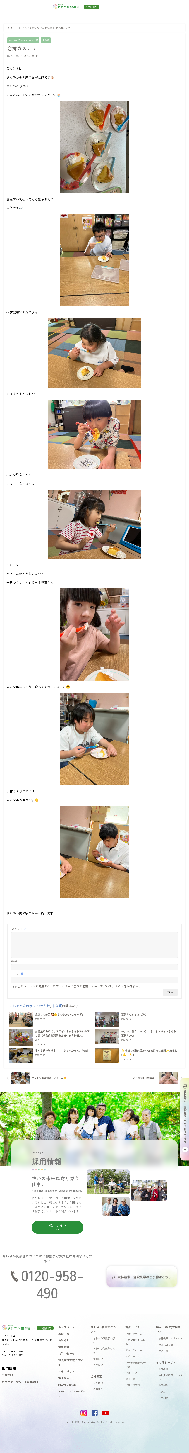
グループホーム (134, 1350)
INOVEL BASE (67, 1384)
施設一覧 (63, 1334)
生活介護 (163, 1351)
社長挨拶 (98, 1365)
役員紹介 (98, 1389)
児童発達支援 (166, 1344)
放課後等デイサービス (171, 1338)
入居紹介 (163, 1398)
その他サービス (166, 1362)
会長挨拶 (98, 1358)
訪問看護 (163, 1369)
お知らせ (63, 1340)
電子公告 (63, 1378)
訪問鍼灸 (163, 1385)
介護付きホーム (134, 1333)
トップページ (66, 1327)
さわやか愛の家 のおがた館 (23, 40)
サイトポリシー (68, 1371)
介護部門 (7, 1375)
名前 (16, 961)
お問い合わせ (66, 1353)
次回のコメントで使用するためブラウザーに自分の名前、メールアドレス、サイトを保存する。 (77, 986)
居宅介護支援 (133, 1385)
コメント (19, 928)
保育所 (162, 1391)
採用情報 (63, 1347)
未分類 (45, 40)
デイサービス (133, 1356)
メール (17, 973)
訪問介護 (130, 1379)
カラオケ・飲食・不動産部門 (20, 1382)
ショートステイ (134, 1372)
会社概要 (96, 1376)
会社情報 (98, 1383)
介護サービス (131, 1327)
